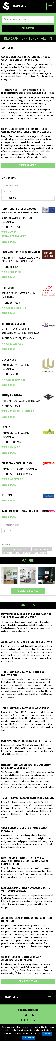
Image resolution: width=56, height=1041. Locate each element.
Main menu (20, 6)
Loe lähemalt (28, 1038)
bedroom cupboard (42, 549)
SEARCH (28, 28)
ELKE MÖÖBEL (9, 288)
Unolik (5, 427)
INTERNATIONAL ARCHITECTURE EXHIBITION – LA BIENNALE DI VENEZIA (27, 766)
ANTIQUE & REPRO (11, 395)
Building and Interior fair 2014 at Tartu (26, 740)
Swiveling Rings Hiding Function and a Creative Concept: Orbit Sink (25, 58)
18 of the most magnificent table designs (27, 797)
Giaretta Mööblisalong (16, 463)
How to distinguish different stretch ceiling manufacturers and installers (26, 130)
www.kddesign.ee (12, 343)
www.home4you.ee (12, 272)
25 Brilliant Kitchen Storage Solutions (26, 641)
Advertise (28, 1015)
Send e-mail (8, 241)
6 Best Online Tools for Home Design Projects (24, 829)
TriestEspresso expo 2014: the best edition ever (23, 673)
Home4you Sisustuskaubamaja (20, 252)
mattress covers (11, 553)
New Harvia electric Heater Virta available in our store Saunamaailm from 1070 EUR (24, 860)
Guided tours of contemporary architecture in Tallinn (21, 958)
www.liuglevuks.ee (13, 379)
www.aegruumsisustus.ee (17, 411)
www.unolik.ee (10, 447)
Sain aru (46, 1034)
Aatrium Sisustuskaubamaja (19, 511)
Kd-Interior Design (13, 323)
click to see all (28, 590)
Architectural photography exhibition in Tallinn (26, 919)
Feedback (28, 1020)
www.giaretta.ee (12, 479)
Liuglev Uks (8, 359)
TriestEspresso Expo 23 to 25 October (25, 707)
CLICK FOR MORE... (28, 165)
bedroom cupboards (13, 549)
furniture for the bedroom (34, 553)
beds (27, 549)
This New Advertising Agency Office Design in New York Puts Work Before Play (27, 91)
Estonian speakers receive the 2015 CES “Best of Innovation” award (26, 616)
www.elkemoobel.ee (13, 307)
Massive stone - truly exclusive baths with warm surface (25, 889)
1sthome (7, 495)
